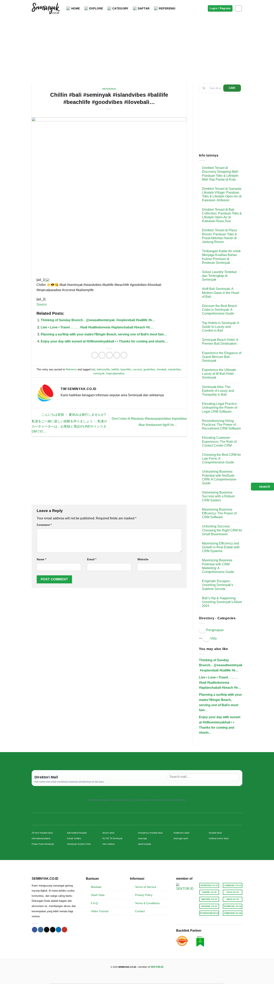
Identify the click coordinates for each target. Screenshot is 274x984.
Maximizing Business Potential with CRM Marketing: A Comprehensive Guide (218, 566)
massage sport (181, 838)
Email (91, 559)
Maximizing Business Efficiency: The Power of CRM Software (219, 513)
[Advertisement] (137, 47)
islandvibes (174, 369)
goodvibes (149, 369)
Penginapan (215, 630)
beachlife (126, 369)
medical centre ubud (218, 838)
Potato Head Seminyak (43, 844)
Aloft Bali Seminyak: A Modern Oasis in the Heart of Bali (220, 292)
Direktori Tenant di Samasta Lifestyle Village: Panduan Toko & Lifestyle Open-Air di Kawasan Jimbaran (222, 194)
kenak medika (74, 838)
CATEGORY (120, 8)
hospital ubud (215, 833)
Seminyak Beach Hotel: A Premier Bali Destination (220, 341)
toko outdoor (108, 844)
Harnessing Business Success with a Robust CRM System (218, 496)
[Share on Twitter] (102, 355)
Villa (213, 638)
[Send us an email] (52, 929)
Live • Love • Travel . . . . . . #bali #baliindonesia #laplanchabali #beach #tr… (97, 327)
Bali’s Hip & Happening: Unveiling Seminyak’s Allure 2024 (222, 601)
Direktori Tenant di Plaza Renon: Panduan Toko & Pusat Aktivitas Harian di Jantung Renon (219, 236)
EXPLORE (96, 8)
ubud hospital (144, 844)
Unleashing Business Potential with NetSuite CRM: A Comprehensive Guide (219, 477)
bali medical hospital (76, 833)
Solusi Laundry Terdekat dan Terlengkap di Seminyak (219, 275)
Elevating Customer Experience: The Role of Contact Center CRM (219, 441)
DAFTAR (144, 8)
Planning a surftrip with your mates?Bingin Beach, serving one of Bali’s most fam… (104, 334)
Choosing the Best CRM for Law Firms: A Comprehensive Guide (221, 458)
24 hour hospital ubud (42, 833)
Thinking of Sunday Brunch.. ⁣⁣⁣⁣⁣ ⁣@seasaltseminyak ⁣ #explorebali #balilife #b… (98, 320)
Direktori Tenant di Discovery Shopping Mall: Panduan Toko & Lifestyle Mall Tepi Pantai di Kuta (220, 173)
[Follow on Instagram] (238, 8)
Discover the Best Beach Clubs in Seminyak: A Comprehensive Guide (219, 309)
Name (41, 559)
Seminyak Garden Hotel (78, 844)
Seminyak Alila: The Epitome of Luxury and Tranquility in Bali (218, 390)
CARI (232, 87)
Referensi (109, 89)
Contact (140, 911)
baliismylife (103, 369)
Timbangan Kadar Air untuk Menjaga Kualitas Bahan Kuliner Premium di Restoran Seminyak (221, 256)
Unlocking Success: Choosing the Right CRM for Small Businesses (222, 530)
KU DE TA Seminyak (112, 838)
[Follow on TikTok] (46, 929)
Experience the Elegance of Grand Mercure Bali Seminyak (221, 356)
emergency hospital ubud (150, 833)
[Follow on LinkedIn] (58, 929)
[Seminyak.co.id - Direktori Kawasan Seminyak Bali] (46, 8)
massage (142, 838)
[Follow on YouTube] (64, 929)
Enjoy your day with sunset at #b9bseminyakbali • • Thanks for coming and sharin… (104, 341)
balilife (115, 369)
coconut (137, 369)
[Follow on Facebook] (34, 929)
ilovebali (161, 369)
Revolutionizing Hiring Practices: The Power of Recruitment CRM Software (221, 424)
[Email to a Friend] (109, 355)
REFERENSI (167, 8)
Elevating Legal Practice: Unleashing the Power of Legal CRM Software (219, 407)
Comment (44, 524)
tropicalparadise (115, 373)
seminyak (99, 373)
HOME (75, 8)
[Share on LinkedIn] (124, 355)
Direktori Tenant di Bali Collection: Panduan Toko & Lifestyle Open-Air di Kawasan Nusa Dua (222, 215)
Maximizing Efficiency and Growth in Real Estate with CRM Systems (221, 547)
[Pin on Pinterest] (116, 355)
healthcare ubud (181, 833)
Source (42, 304)
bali (93, 369)
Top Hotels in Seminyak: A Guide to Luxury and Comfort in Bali (220, 326)
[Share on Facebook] (94, 355)
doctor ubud (108, 833)
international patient (41, 838)
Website (142, 559)
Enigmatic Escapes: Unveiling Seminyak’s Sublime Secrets (217, 584)
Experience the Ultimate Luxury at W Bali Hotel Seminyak (219, 373)
